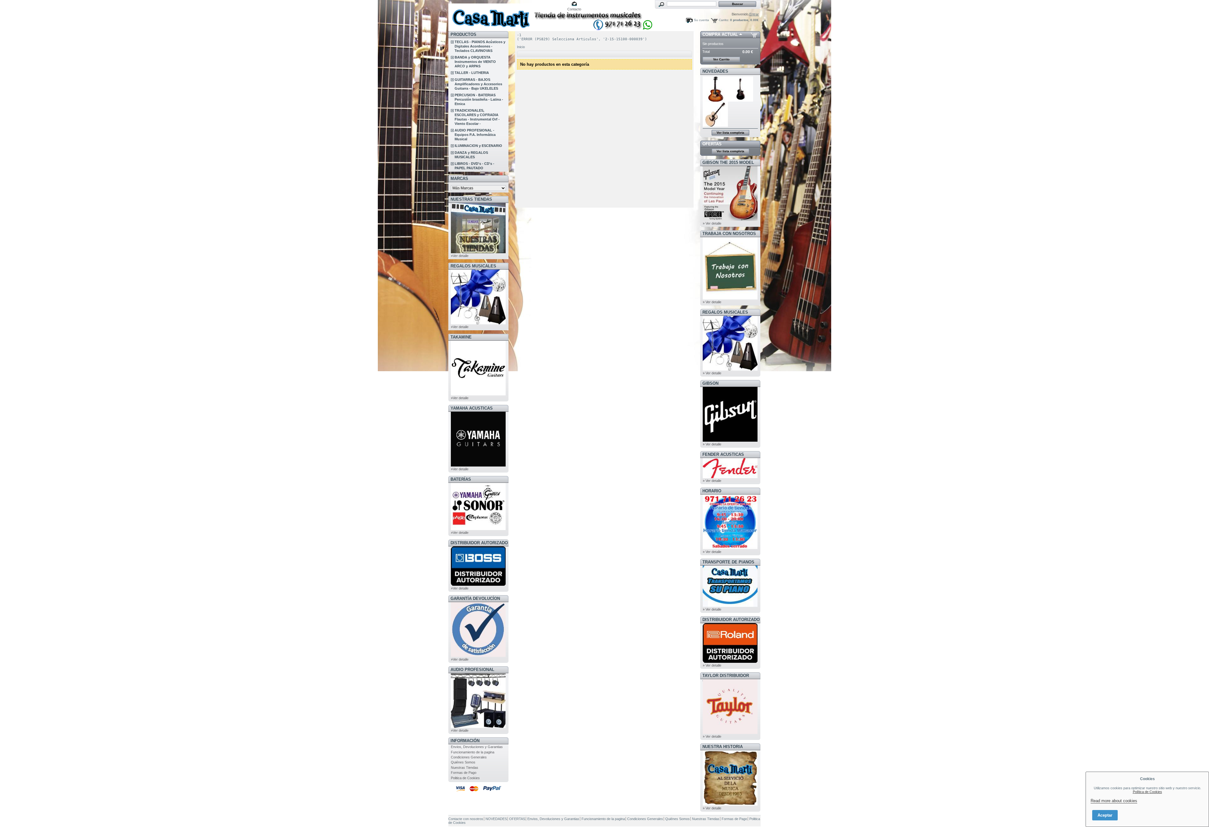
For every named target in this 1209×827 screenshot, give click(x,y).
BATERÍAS (461, 479)
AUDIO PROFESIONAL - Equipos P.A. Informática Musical (475, 134)
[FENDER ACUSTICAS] (730, 477)
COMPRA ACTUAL (720, 34)
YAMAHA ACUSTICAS (472, 408)
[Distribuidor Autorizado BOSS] (478, 584)
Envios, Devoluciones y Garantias (477, 747)
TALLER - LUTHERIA (472, 73)
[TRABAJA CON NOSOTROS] (730, 298)
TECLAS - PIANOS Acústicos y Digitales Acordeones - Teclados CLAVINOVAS (480, 46)
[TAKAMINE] (478, 394)
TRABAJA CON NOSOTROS (729, 233)
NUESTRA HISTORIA (722, 746)
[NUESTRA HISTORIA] (730, 804)
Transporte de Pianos (728, 562)
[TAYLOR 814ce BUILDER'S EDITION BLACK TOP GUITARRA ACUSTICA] (741, 100)
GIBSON (710, 383)
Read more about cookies (1114, 800)
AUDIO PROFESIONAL (472, 669)
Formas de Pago (463, 772)
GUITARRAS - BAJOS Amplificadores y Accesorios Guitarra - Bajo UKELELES (478, 84)
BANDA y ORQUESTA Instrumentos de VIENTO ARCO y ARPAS (475, 61)
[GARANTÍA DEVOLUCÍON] (478, 655)
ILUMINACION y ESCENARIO (478, 146)
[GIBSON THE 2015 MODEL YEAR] (730, 219)
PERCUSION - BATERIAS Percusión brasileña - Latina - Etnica (479, 99)
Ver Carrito (721, 59)
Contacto (574, 9)
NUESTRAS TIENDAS (471, 199)
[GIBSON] (730, 440)
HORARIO (711, 491)
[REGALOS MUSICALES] (478, 323)
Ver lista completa (730, 132)
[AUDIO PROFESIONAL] (478, 727)
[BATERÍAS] (478, 529)
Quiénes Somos (463, 762)
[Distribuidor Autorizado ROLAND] (730, 661)
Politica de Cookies (465, 778)
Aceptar (1105, 815)
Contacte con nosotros (465, 819)
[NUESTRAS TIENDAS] (478, 252)
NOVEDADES (715, 71)
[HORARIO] (730, 548)
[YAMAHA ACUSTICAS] (478, 465)
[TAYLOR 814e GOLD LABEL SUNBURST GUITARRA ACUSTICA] (715, 100)
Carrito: (724, 20)
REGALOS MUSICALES (473, 266)
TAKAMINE (461, 337)
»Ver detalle (459, 256)
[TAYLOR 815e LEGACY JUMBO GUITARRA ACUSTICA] (715, 125)
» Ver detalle (712, 223)
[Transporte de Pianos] (730, 605)
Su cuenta (701, 20)
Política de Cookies (1147, 792)
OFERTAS (712, 144)
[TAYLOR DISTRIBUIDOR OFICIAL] (730, 733)
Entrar (754, 14)
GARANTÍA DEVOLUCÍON (475, 598)
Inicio (521, 47)
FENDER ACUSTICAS (723, 454)
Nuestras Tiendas (464, 767)
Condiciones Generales (469, 757)
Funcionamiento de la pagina (472, 752)
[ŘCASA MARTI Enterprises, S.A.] (489, 15)
